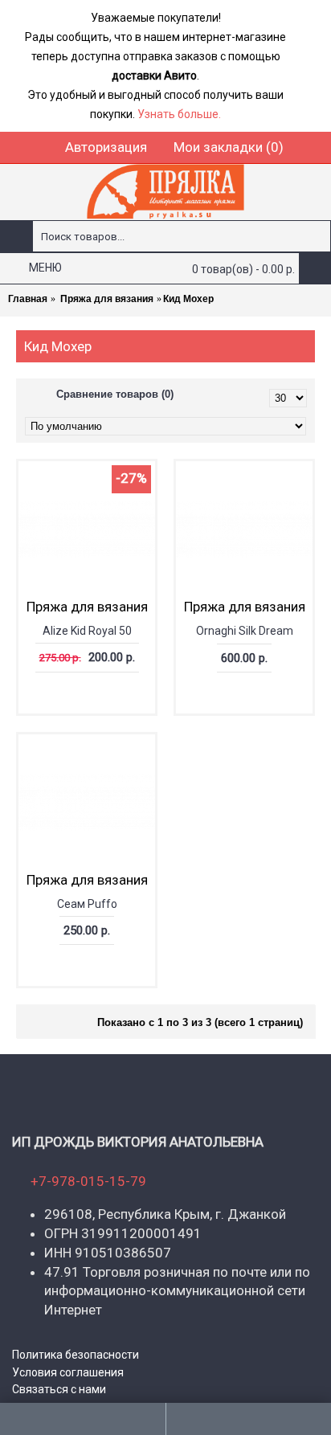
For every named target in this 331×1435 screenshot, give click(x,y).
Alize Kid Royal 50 (87, 630)
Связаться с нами (59, 1389)
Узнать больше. (179, 114)
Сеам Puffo (87, 903)
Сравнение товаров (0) (115, 394)
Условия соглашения (68, 1372)
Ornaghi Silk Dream (244, 630)
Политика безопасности (75, 1354)
